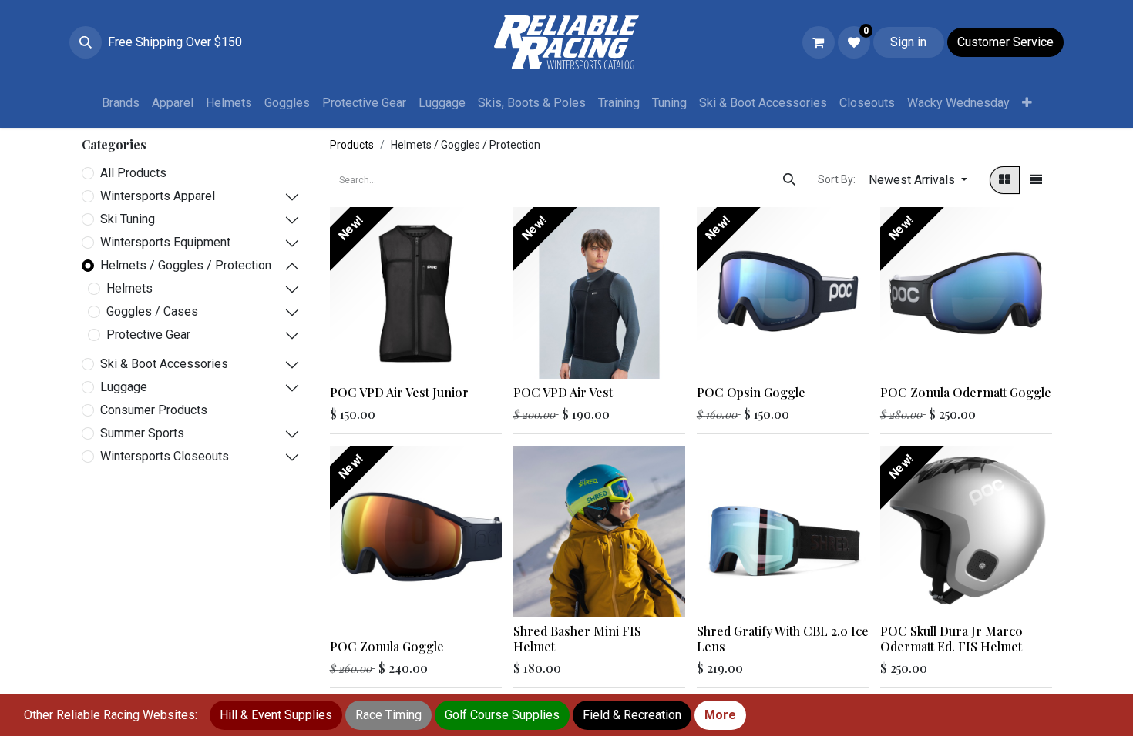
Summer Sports (142, 433)
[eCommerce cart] (818, 42)
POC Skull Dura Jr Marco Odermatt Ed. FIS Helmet (951, 638)
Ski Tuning (127, 219)
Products (352, 145)
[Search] (789, 180)
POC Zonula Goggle (387, 646)
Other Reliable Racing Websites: (110, 715)
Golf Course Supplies (502, 715)
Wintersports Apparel (157, 196)
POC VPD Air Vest (563, 392)
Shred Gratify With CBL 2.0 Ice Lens (783, 638)
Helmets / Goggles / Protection (185, 265)
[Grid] (1004, 180)
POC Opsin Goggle (751, 392)
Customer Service (1005, 42)
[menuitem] (121, 103)
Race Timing (388, 715)
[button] (85, 42)
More (720, 715)
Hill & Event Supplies (276, 715)
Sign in (908, 42)
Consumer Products (153, 410)
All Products (133, 173)
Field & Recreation (632, 715)
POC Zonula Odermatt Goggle (965, 392)
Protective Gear (148, 334)
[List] (1036, 180)
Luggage (123, 387)
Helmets (129, 288)
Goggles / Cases (152, 311)
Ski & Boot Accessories (164, 363)
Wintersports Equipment (165, 242)
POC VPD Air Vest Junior (399, 392)
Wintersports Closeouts (164, 456)
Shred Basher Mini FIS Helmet (577, 638)
